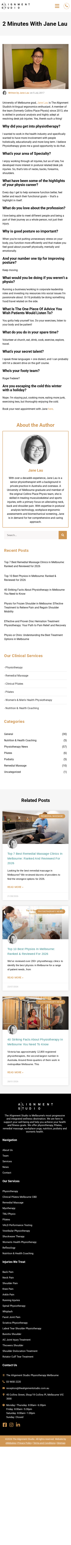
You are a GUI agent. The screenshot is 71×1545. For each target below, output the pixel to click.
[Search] (63, 535)
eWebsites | (12, 1443)
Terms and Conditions (44, 1443)
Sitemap (61, 1443)
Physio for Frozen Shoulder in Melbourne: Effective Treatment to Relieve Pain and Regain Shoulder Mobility (33, 607)
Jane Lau (42, 102)
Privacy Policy (25, 1443)
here (50, 408)
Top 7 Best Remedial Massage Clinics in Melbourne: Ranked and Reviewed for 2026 (34, 858)
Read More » (15, 887)
